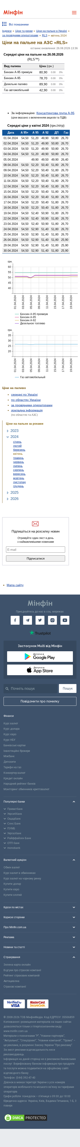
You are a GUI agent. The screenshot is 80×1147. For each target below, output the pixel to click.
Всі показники (19, 24)
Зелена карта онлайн (17, 964)
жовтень (18, 478)
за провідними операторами (31, 405)
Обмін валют (12, 867)
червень (18, 462)
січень (17, 441)
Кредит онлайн (13, 778)
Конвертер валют (14, 772)
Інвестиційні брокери (17, 750)
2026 (14, 499)
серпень (18, 470)
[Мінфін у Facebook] (15, 620)
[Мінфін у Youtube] (64, 620)
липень (18, 466)
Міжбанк (9, 756)
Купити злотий (13, 894)
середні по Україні (24, 394)
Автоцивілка (11, 981)
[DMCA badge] (40, 1118)
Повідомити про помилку (40, 701)
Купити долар (12, 883)
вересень (19, 474)
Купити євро (11, 889)
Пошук (68, 688)
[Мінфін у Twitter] (40, 620)
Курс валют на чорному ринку (22, 878)
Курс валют (11, 723)
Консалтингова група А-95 (55, 113)
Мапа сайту (15, 585)
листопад (19, 482)
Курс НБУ (9, 739)
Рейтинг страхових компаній (22, 975)
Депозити (10, 761)
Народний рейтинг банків (20, 783)
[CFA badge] (60, 1004)
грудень (18, 486)
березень (19, 449)
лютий (17, 445)
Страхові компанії (15, 986)
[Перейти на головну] (13, 13)
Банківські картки (15, 745)
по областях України (26, 400)
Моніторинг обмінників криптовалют (26, 789)
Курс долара (12, 728)
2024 (14, 437)
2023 (14, 431)
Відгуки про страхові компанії (22, 970)
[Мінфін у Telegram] (27, 620)
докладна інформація (27, 410)
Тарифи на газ (12, 767)
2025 (14, 492)
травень (18, 458)
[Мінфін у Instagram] (52, 620)
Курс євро (10, 734)
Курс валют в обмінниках (20, 873)
